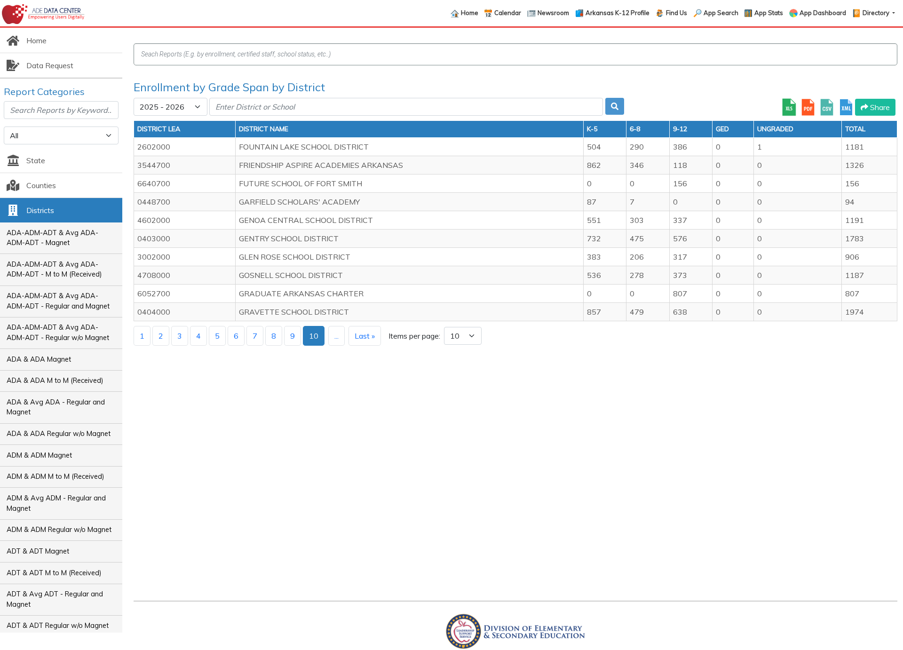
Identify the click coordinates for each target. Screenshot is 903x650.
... (336, 336)
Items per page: (414, 336)
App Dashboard (823, 12)
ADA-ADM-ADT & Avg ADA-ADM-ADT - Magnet (52, 238)
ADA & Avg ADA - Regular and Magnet (56, 407)
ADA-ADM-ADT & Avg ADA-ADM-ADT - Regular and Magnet (58, 301)
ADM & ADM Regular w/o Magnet (59, 529)
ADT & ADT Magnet (38, 551)
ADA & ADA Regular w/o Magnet (59, 433)
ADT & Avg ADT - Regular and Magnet (55, 599)
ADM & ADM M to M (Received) (55, 476)
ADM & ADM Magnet (39, 455)
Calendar (507, 12)
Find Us (676, 12)
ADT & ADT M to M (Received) (54, 573)
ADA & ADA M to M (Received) (55, 380)
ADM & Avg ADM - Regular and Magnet (56, 503)
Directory (877, 12)
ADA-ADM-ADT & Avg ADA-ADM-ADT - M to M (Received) (54, 269)
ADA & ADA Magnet (39, 359)
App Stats (768, 12)
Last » (365, 336)
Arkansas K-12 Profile (618, 12)
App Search (721, 12)
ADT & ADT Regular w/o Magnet (58, 625)
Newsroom (553, 12)
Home (469, 12)
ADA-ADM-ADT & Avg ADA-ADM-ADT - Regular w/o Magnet (58, 332)
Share (879, 107)
